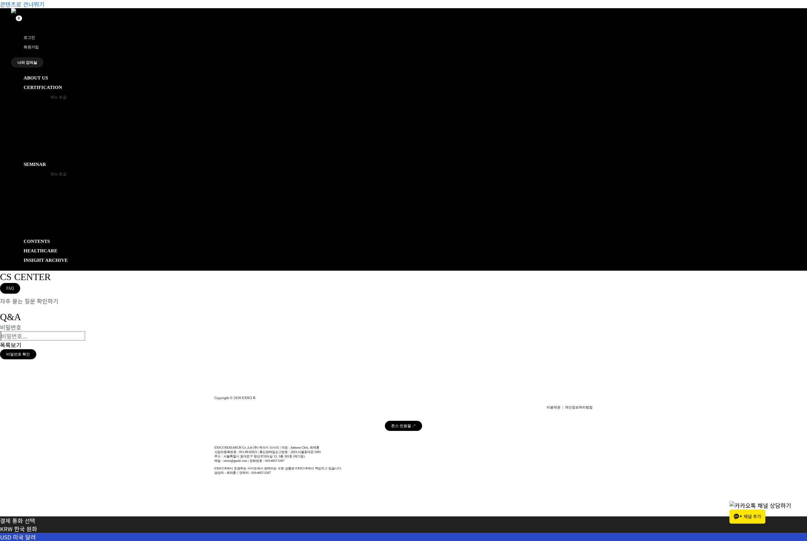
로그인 (29, 37)
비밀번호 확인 (18, 354)
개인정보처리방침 (579, 407)
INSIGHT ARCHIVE (46, 260)
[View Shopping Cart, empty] (15, 21)
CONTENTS (37, 241)
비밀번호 (10, 327)
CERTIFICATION (43, 87)
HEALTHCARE (40, 250)
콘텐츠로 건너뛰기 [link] (22, 4)
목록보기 (10, 345)
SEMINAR (35, 164)
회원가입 (31, 47)
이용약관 (553, 407)
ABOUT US (36, 77)
